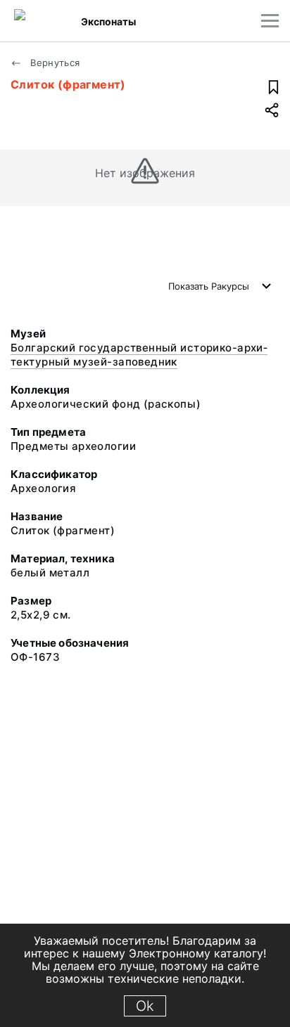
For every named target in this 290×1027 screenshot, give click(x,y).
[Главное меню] (270, 20)
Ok (145, 1005)
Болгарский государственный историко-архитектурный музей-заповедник (139, 354)
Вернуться (53, 62)
